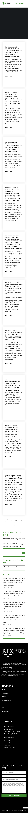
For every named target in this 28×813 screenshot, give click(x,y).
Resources (5, 704)
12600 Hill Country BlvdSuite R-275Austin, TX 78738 (11, 745)
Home (4, 689)
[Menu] (25, 4)
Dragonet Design (22, 810)
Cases (4, 697)
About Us (5, 693)
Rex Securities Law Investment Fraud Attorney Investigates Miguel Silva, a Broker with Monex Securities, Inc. (14, 594)
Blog (3, 707)
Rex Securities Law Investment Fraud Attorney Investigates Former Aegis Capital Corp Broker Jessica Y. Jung (14, 631)
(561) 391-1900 (19, 4)
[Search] (23, 553)
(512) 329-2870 (9, 737)
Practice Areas (6, 700)
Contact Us (5, 711)
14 (21, 520)
